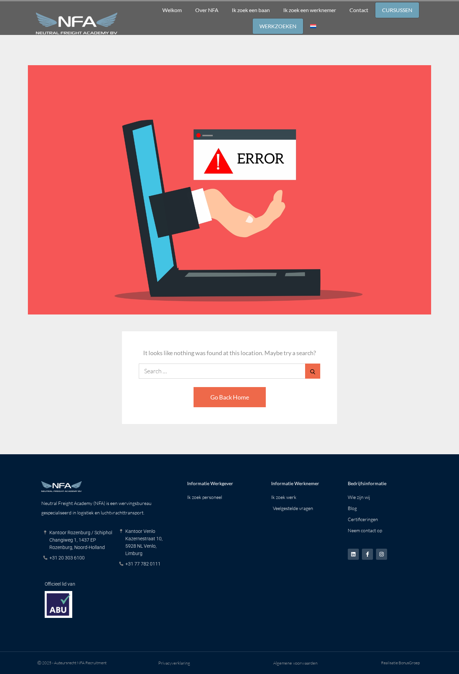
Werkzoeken (277, 26)
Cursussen (397, 10)
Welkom (172, 10)
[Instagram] (381, 554)
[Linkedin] (353, 554)
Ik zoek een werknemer (309, 10)
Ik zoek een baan (251, 10)
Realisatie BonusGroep (400, 662)
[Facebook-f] (367, 554)
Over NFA (206, 10)
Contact (358, 10)
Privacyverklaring (174, 663)
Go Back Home (229, 397)
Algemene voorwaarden (295, 663)
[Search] (312, 371)
